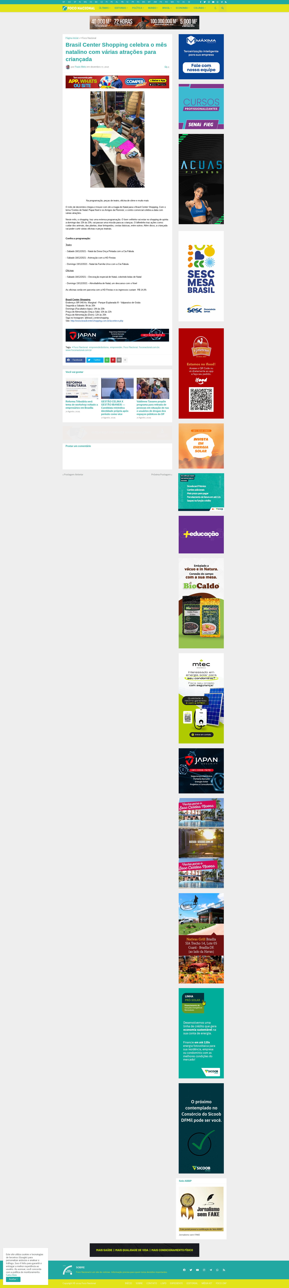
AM (155, 2)
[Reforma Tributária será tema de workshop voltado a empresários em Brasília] (82, 388)
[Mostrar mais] (125, 360)
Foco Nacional (131, 347)
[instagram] (209, 2)
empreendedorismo (99, 347)
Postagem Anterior (73, 475)
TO (178, 2)
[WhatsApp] (107, 360)
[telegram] (221, 2)
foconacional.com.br (149, 347)
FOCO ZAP (221, 1283)
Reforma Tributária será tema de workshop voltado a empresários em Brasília (82, 404)
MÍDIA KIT (207, 1283)
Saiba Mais (11, 1275)
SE (189, 2)
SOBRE (139, 1283)
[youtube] (213, 2)
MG (85, 2)
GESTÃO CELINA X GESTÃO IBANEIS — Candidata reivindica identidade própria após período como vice (114, 407)
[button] (215, 8)
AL (117, 2)
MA (172, 2)
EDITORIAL (192, 1283)
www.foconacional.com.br (79, 350)
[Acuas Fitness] (144, 1250)
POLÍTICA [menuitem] (137, 8)
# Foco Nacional (88, 38)
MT (149, 2)
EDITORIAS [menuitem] (120, 8)
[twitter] (205, 2)
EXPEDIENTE (176, 1283)
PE (112, 2)
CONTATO (151, 1283)
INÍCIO (128, 1283)
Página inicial (72, 38)
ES (91, 2)
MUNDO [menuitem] (152, 8)
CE (102, 2)
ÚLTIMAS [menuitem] (104, 8)
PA (161, 2)
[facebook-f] (200, 2)
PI (107, 2)
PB (122, 2)
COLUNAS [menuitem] (199, 8)
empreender (116, 347)
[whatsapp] (217, 2)
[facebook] (184, 1270)
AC (183, 2)
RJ (80, 2)
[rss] (226, 2)
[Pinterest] (113, 360)
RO (166, 2)
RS (138, 2)
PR (133, 2)
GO (69, 2)
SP (75, 2)
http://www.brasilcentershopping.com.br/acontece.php (97, 321)
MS (143, 2)
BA (96, 2)
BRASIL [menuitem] (166, 8)
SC (127, 2)
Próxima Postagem (161, 475)
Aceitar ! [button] (13, 1279)
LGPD (163, 1283)
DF (64, 2)
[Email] (119, 360)
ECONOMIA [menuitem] (182, 8)
